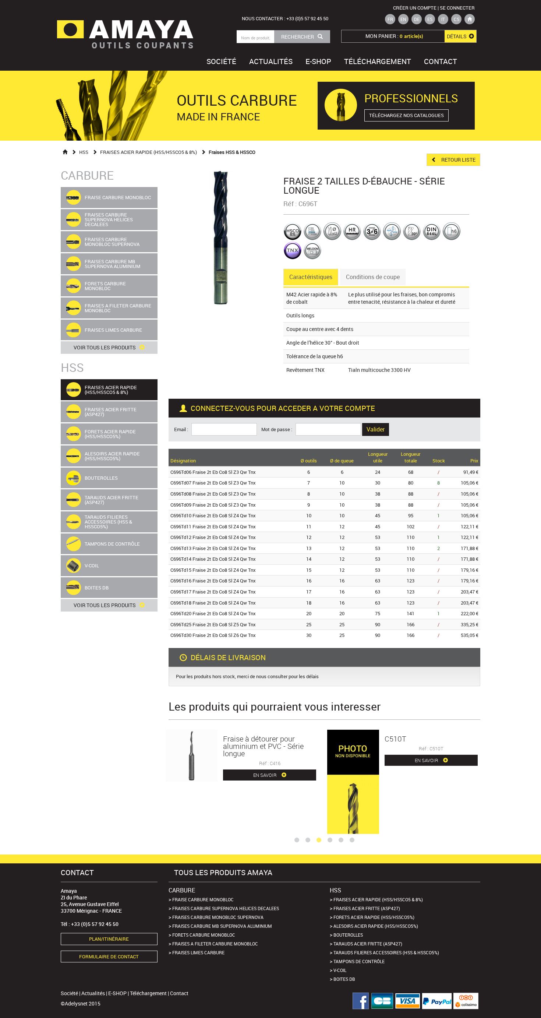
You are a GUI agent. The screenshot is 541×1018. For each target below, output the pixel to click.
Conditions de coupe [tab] (373, 277)
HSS (83, 152)
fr (390, 19)
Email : (182, 429)
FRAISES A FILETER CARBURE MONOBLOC (215, 944)
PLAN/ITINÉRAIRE (109, 939)
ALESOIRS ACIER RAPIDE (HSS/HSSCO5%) (375, 926)
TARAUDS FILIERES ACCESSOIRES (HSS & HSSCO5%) (386, 952)
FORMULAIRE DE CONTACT (109, 956)
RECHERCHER (297, 36)
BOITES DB (344, 979)
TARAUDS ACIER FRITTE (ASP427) (367, 944)
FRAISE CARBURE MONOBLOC (203, 899)
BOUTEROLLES (348, 935)
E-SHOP (318, 61)
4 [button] (329, 840)
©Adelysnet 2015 (80, 1003)
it (443, 19)
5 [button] (340, 840)
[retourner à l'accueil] (469, 19)
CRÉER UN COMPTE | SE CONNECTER (434, 7)
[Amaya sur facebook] (358, 1000)
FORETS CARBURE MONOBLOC (203, 935)
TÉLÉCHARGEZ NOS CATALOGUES (406, 115)
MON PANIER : (416, 36)
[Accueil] (65, 152)
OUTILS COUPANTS (143, 45)
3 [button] (318, 840)
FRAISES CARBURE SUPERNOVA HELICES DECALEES (225, 908)
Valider (376, 429)
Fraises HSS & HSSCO (232, 152)
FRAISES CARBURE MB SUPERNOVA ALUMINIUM (222, 926)
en (403, 19)
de (417, 19)
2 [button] (307, 840)
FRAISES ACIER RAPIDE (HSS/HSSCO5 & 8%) (148, 152)
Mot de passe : (277, 429)
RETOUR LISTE (457, 159)
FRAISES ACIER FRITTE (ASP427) (366, 908)
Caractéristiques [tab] (310, 277)
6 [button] (352, 840)
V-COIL (339, 970)
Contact (440, 61)
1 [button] (296, 840)
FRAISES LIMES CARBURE (198, 952)
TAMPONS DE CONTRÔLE (359, 961)
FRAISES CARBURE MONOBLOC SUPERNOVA (218, 917)
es (429, 19)
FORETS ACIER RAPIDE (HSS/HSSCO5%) (373, 917)
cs (456, 19)
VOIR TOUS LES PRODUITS (105, 347)
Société (221, 61)
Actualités (271, 61)
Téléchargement (377, 61)
